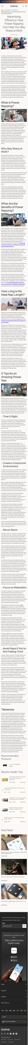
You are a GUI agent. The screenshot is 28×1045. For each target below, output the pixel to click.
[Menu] (2, 6)
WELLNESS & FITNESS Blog (11, 10)
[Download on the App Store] (13, 978)
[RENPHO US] (13, 6)
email (3, 944)
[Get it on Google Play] (13, 982)
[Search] (22, 6)
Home (2, 10)
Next (23, 947)
